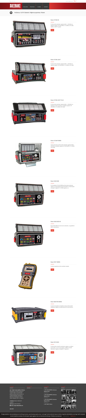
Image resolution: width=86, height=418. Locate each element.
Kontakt (46, 6)
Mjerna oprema (35, 12)
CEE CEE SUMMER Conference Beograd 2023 (50, 396)
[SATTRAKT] (15, 6)
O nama (39, 6)
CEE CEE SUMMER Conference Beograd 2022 (50, 401)
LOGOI (12, 408)
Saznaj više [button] (66, 416)
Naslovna (25, 6)
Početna (17, 12)
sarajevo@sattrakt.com (18, 405)
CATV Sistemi (25, 12)
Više (52, 30)
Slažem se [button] (72, 416)
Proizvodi (32, 6)
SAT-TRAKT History (48, 404)
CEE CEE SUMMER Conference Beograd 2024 (50, 391)
